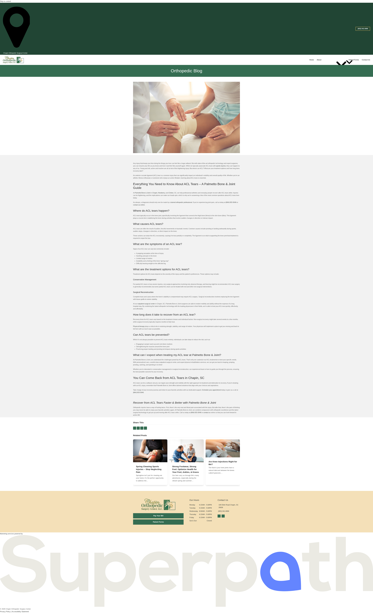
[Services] (342, 59)
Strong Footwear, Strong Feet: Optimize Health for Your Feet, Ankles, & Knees (185, 469)
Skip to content (5, 1)
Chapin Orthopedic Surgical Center (15, 53)
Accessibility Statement (20, 612)
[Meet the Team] (330, 59)
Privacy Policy (5, 612)
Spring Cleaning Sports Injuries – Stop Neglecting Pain (148, 469)
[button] (134, 428)
